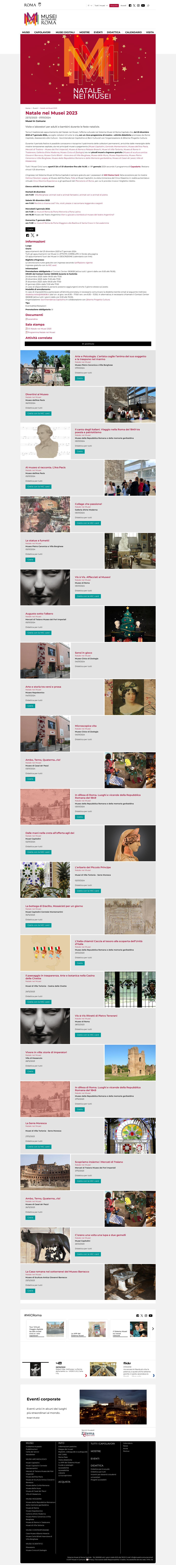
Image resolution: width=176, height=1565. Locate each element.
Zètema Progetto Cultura (98, 299)
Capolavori (42, 32)
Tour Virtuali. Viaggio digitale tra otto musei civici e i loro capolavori (36, 1331)
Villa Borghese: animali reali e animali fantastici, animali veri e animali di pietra (71, 195)
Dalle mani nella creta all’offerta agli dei (50, 832)
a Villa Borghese (43, 158)
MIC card (52, 265)
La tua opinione (65, 1475)
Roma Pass (63, 1457)
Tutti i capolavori (103, 1443)
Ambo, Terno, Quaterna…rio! (43, 759)
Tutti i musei (100, 5)
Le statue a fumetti (37, 540)
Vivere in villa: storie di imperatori (46, 1052)
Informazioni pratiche (67, 1446)
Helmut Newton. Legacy (37, 178)
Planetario (30, 1547)
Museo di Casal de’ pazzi (124, 158)
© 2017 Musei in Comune (76, 1560)
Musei (26, 32)
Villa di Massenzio (33, 1494)
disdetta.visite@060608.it (37, 294)
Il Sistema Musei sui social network (120, 1333)
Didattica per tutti (98, 1472)
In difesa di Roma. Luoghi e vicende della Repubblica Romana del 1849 (108, 796)
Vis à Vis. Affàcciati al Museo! (92, 577)
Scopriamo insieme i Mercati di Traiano (99, 1161)
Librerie (61, 1473)
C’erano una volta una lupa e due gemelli (100, 1235)
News (125, 1446)
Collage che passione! (88, 504)
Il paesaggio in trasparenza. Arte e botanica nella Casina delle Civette (60, 977)
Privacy (91, 1560)
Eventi (98, 32)
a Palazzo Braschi (92, 149)
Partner (126, 1451)
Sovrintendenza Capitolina (53, 299)
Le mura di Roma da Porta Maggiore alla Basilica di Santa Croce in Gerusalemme (71, 223)
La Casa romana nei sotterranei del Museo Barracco (57, 1271)
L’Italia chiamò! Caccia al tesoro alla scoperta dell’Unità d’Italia (108, 943)
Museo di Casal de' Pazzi (36, 1491)
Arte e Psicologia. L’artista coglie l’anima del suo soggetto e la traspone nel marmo (110, 358)
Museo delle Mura (33, 1488)
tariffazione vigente (83, 263)
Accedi (123, 5)
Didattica (113, 32)
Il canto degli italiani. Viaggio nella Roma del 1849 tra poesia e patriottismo (107, 431)
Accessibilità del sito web (136, 1560)
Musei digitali (65, 32)
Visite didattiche (65, 1460)
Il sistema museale (34, 1446)
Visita (150, 32)
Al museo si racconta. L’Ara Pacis (46, 467)
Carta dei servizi (32, 1452)
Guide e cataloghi (65, 1465)
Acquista (114, 5)
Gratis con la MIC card (38, 413)
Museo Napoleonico (34, 1511)
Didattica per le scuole (100, 1469)
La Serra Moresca (36, 1123)
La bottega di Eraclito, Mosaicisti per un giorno (54, 906)
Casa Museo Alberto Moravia (37, 1533)
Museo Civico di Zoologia (36, 1550)
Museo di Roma (32, 1508)
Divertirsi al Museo (37, 394)
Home (28, 108)
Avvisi (125, 1448)
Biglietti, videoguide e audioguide (72, 1452)
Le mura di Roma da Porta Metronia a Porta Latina (57, 212)
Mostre (84, 32)
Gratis (30, 229)
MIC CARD (62, 1454)
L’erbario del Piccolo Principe (93, 867)
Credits (123, 1560)
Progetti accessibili (99, 1480)
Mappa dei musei (65, 1449)
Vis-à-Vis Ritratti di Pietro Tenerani (96, 1015)
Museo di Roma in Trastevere (38, 1522)
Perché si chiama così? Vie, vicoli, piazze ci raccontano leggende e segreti (68, 203)
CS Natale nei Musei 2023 (39, 329)
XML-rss (150, 1560)
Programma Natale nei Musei (41, 332)
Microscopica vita (86, 725)
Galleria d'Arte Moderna (36, 1514)
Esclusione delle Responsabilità (107, 1560)
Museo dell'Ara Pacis (34, 1477)
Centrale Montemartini (116, 146)
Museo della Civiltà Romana (37, 1485)
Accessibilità (63, 1468)
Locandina (32, 319)
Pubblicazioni (32, 1449)
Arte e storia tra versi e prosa (43, 686)
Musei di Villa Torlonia (35, 1525)
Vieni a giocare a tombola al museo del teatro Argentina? (87, 215)
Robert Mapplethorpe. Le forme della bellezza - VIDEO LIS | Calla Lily (69, 1371)
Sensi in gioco (83, 652)
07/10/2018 (137, 1371)
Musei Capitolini (96, 146)
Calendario (133, 32)
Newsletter (30, 1454)
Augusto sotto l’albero (39, 613)
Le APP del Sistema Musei (77, 1334)
